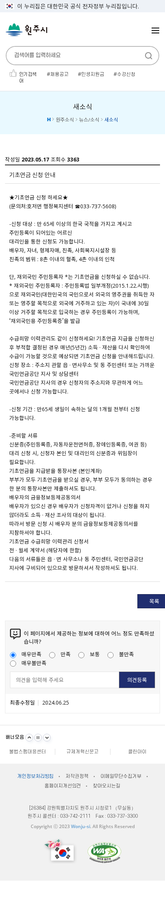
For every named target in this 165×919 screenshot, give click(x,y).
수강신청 (126, 74)
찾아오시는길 (106, 786)
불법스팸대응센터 (27, 751)
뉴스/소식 (89, 119)
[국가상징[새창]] (60, 850)
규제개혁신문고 (82, 751)
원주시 (26, 29)
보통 (95, 654)
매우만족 (31, 654)
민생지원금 (92, 74)
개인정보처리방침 (35, 776)
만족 (66, 654)
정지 (38, 737)
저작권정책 (77, 776)
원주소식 (65, 119)
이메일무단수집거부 (121, 776)
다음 (47, 737)
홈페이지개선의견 (63, 786)
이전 (29, 737)
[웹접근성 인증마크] (104, 852)
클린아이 (137, 751)
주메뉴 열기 (155, 30)
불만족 (126, 654)
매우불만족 (33, 663)
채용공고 (59, 74)
